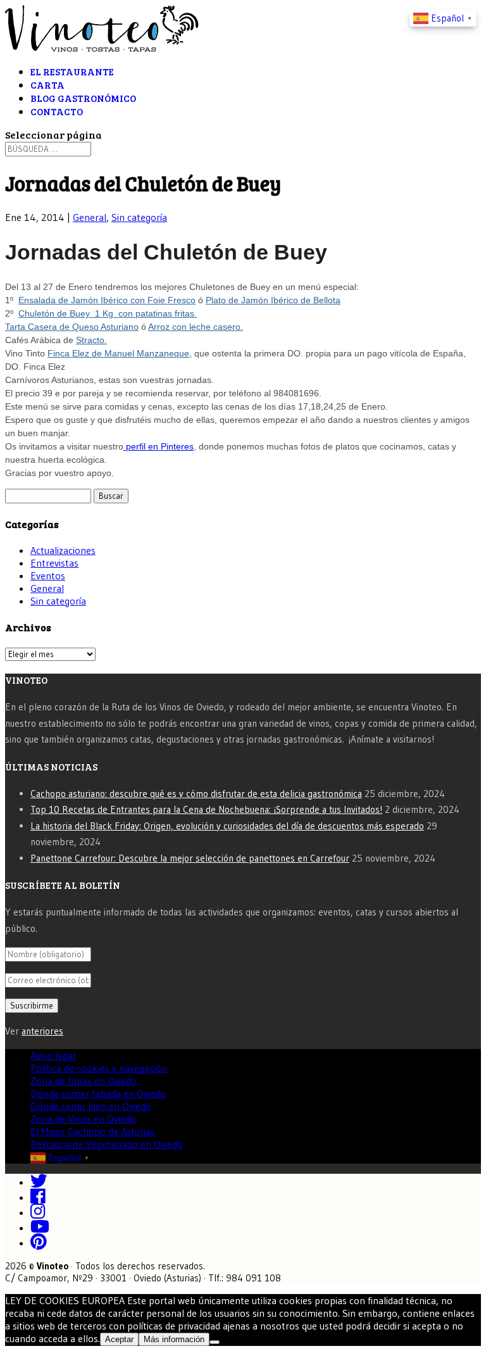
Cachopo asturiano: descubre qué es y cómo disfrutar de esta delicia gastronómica (196, 794)
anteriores (42, 1031)
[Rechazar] (214, 1342)
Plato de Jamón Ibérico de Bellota (273, 300)
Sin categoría (139, 217)
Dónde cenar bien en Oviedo (90, 1106)
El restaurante (72, 71)
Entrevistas (54, 562)
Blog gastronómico (83, 98)
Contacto (56, 111)
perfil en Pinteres (158, 446)
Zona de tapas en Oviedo (83, 1080)
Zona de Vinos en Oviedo (83, 1118)
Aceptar (119, 1339)
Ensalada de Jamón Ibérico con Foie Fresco (107, 300)
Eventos (47, 575)
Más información (174, 1339)
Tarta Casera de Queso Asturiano (72, 327)
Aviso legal (52, 1055)
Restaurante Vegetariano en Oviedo (106, 1144)
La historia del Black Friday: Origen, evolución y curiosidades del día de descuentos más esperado (227, 826)
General (89, 217)
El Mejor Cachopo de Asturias (92, 1131)
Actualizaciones (63, 550)
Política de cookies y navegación (98, 1068)
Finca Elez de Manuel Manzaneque (118, 353)
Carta (47, 85)
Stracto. (91, 340)
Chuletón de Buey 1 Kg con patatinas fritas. (107, 313)
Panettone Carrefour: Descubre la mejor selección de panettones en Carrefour (189, 858)
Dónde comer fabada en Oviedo (98, 1093)
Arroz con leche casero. (195, 327)
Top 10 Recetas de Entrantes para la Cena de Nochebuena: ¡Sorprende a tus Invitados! (206, 809)
